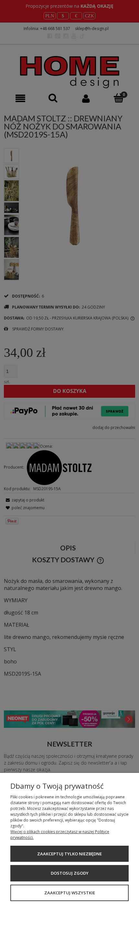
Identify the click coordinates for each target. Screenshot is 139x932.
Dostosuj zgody (70, 873)
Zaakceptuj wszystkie (69, 893)
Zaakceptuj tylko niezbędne (69, 854)
